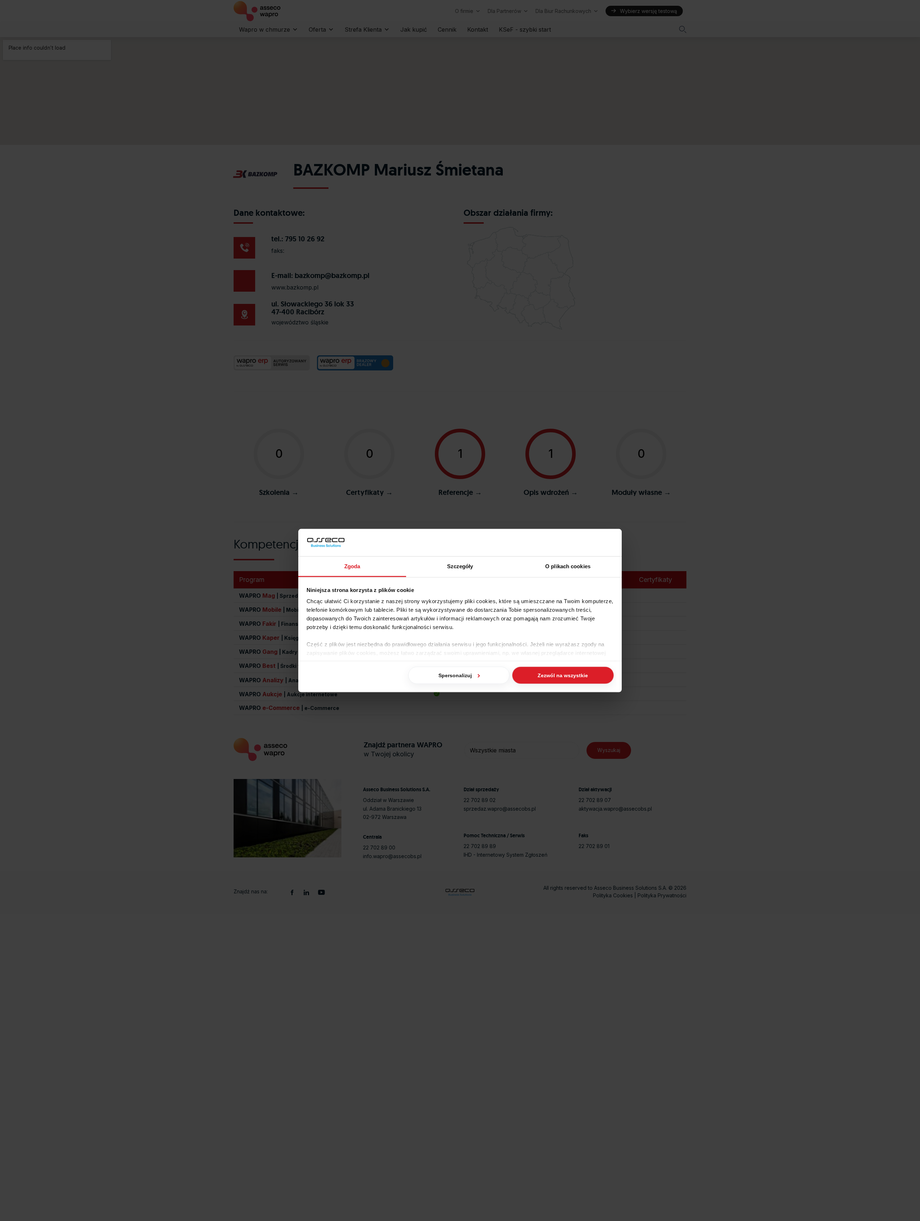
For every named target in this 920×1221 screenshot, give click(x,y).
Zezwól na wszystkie (563, 675)
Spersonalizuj (455, 675)
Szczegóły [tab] (460, 566)
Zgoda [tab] (352, 566)
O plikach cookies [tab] (567, 566)
